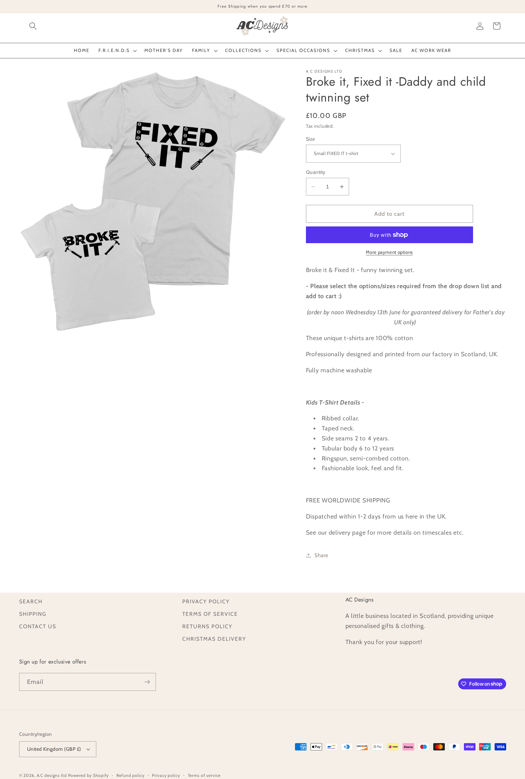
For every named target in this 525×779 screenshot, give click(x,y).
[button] (33, 26)
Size (310, 139)
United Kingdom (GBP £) (54, 749)
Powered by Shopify (88, 775)
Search (31, 601)
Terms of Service (210, 614)
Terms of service (204, 775)
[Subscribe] (147, 682)
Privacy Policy (206, 601)
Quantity (315, 172)
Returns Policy (207, 626)
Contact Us (37, 626)
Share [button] (321, 555)
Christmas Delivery (214, 639)
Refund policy (130, 775)
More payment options (389, 252)
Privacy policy (166, 775)
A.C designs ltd (52, 775)
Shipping (32, 614)
